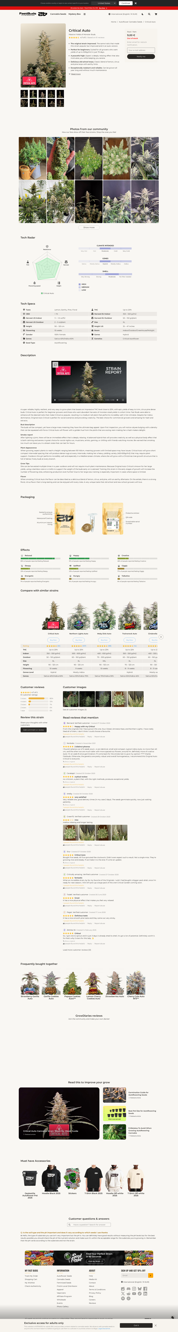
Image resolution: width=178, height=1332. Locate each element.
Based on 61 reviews (95, 37)
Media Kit (93, 1279)
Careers (92, 1300)
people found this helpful (75, 736)
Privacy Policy (95, 1293)
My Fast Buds (31, 1270)
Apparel (60, 1289)
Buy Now (53, 640)
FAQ (91, 1276)
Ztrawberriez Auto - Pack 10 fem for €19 (88, 8)
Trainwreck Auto (129, 634)
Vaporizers (61, 1293)
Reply (89, 736)
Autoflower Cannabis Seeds (130, 22)
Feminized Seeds (64, 1283)
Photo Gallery (63, 1306)
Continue (126, 3)
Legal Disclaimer (104, 1328)
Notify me (141, 56)
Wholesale (61, 1300)
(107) (84, 646)
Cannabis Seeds (58, 14)
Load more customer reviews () (77, 950)
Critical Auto (150, 22)
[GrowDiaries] (89, 1045)
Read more (76, 74)
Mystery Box (75, 14)
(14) (135, 646)
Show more (89, 227)
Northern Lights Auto (78, 634)
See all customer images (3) (75, 710)
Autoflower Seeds (64, 1276)
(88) (109, 646)
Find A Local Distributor (67, 1286)
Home (113, 22)
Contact (92, 1283)
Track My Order (31, 1276)
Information (63, 1270)
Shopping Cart (31, 1279)
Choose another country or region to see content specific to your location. (65, 3)
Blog (91, 1296)
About (92, 1270)
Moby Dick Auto (104, 634)
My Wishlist (30, 1283)
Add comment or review (33, 730)
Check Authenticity (33, 1286)
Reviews (92, 1303)
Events (60, 1303)
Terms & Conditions (97, 1289)
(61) (58, 646)
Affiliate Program (64, 1296)
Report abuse (99, 736)
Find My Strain (94, 1261)
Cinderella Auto (155, 634)
